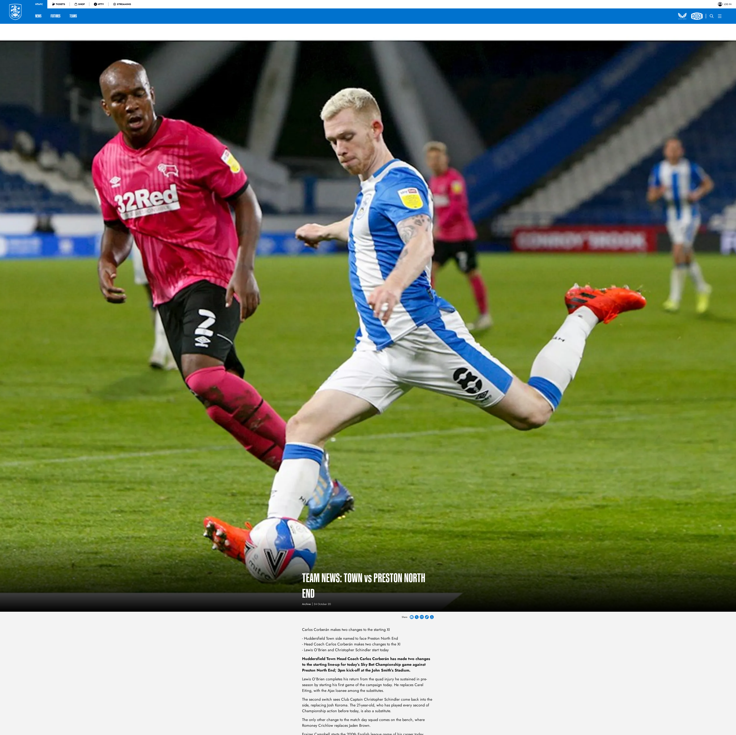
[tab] (39, 4)
